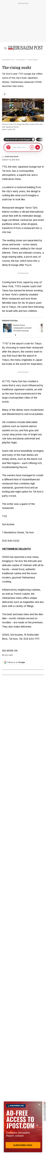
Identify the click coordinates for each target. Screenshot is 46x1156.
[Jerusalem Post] (25, 48)
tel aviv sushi (7, 655)
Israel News (20, 60)
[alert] (23, 1126)
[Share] (4, 94)
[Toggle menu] (5, 48)
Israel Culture (33, 60)
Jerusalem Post (8, 60)
